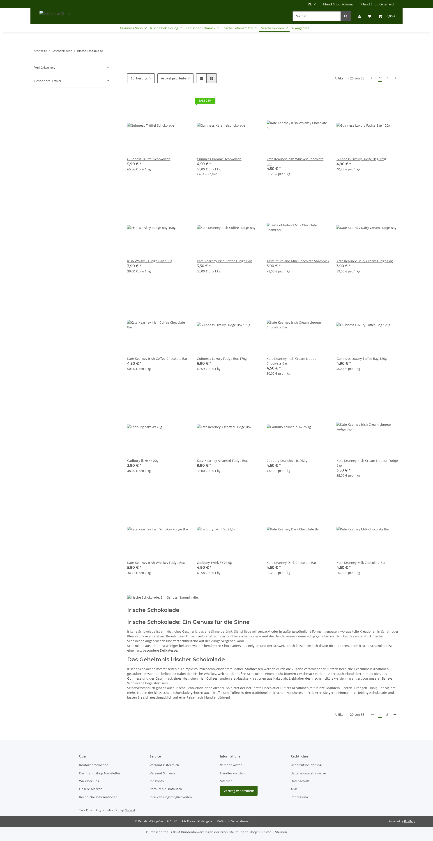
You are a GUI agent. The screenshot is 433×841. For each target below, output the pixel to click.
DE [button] (310, 4)
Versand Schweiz (162, 773)
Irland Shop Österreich (378, 4)
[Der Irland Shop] (54, 13)
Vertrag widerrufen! (239, 791)
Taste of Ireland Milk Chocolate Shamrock (298, 261)
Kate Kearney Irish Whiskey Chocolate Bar (295, 161)
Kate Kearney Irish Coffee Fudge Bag (224, 261)
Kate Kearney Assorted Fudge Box (222, 460)
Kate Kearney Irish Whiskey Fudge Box (156, 562)
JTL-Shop (409, 821)
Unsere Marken (90, 789)
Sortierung (139, 78)
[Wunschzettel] (369, 16)
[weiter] (395, 78)
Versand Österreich (164, 765)
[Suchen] (346, 16)
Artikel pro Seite (173, 78)
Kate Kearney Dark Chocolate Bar (291, 562)
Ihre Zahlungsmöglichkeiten (171, 797)
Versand (130, 810)
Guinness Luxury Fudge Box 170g (222, 358)
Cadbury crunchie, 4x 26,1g (287, 460)
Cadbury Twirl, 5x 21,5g (214, 562)
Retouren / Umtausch (166, 789)
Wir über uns (89, 781)
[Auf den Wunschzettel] (182, 102)
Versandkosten (231, 765)
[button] (359, 16)
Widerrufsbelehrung (306, 765)
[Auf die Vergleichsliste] (170, 102)
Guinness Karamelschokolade (219, 159)
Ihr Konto (157, 781)
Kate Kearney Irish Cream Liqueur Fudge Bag (367, 462)
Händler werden (232, 773)
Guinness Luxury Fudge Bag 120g (361, 159)
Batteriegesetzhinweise (308, 773)
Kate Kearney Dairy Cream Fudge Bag (364, 261)
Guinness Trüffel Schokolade (148, 159)
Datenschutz (300, 781)
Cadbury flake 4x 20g (143, 460)
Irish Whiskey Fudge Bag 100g (149, 261)
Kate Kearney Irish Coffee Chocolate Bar (157, 358)
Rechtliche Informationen (98, 797)
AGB (294, 789)
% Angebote (300, 28)
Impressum (299, 797)
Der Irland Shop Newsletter (99, 773)
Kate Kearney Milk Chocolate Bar (361, 562)
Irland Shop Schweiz (338, 4)
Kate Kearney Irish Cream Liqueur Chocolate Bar (292, 360)
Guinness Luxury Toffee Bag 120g (361, 358)
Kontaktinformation (93, 765)
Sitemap (226, 781)
